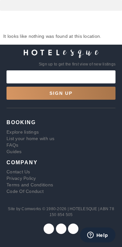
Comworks (31, 209)
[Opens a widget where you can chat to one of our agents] (97, 235)
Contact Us (18, 171)
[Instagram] (61, 229)
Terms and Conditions (30, 184)
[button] (61, 5)
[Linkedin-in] (73, 229)
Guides (14, 151)
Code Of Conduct (25, 191)
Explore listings (23, 132)
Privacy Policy (21, 178)
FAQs (12, 145)
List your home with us (31, 138)
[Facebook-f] (49, 229)
